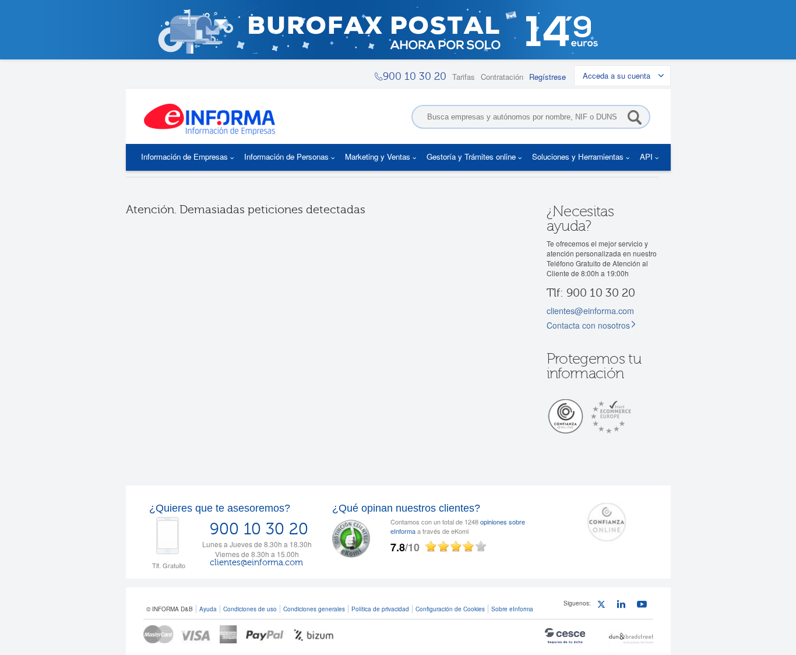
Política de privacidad (380, 608)
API (646, 156)
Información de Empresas (184, 156)
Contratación (502, 76)
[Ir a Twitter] (604, 605)
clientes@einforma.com (590, 310)
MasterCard (158, 634)
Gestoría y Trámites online (471, 156)
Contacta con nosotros (588, 325)
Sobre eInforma (512, 608)
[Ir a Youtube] (643, 605)
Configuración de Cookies (450, 608)
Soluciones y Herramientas (578, 156)
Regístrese (547, 76)
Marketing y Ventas (377, 156)
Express (229, 634)
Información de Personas (286, 156)
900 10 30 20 (259, 529)
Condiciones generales (314, 608)
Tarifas (463, 76)
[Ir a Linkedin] (624, 605)
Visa (196, 634)
